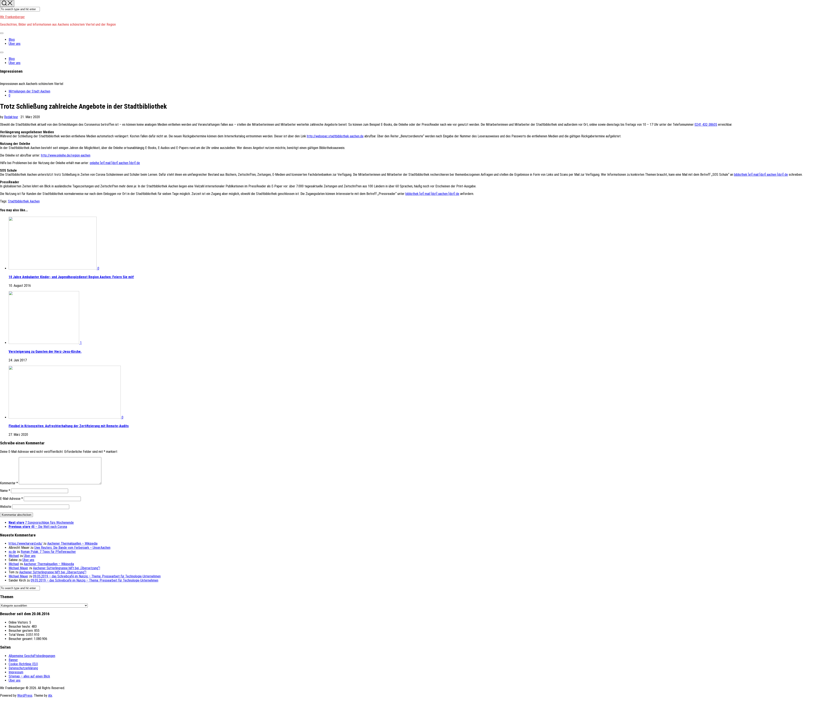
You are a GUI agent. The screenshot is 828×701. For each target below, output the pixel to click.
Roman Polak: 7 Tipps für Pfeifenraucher (48, 552)
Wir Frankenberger (12, 17)
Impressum (16, 672)
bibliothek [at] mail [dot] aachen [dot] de (761, 175)
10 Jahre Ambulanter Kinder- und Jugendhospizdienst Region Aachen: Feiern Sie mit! (71, 277)
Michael (14, 556)
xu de (12, 552)
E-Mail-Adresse (11, 499)
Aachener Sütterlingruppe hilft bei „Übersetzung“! (66, 568)
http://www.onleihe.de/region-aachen (65, 155)
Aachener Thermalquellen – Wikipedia (72, 543)
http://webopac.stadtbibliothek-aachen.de (335, 136)
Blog (12, 40)
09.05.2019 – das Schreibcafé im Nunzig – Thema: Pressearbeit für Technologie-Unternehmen (97, 576)
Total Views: (17, 635)
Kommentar (9, 483)
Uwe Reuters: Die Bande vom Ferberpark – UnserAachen (72, 548)
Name (5, 491)
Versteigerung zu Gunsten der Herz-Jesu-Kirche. (45, 352)
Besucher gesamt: (21, 639)
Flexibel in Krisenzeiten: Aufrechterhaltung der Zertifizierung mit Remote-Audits (69, 426)
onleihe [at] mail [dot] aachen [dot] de (115, 163)
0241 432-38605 (706, 124)
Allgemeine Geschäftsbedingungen (32, 656)
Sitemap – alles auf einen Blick (29, 676)
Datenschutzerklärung (23, 668)
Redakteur (11, 117)
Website (5, 507)
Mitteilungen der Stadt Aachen (29, 91)
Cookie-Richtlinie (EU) (23, 664)
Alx (50, 695)
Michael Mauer (18, 568)
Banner (13, 660)
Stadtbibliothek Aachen (24, 201)
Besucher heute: (20, 626)
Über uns (14, 44)
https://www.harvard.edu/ (25, 543)
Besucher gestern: (21, 631)
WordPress (24, 695)
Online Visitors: (19, 622)
